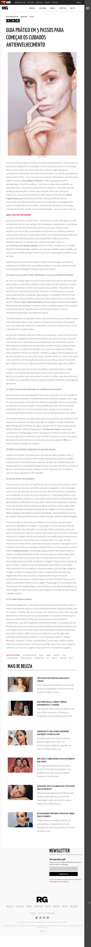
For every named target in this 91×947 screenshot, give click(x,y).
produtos (63, 658)
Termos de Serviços (63, 882)
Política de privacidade (46, 913)
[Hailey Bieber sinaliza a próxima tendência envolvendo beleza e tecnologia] (20, 715)
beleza (41, 655)
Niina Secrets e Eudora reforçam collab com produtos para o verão (56, 760)
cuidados (56, 655)
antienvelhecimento (30, 655)
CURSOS (47, 2)
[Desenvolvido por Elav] (42, 932)
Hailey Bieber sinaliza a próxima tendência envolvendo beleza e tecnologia (52, 703)
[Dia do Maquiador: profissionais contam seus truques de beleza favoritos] (20, 826)
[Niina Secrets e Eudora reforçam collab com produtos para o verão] (20, 772)
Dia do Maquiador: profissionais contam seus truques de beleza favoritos (56, 815)
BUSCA (79, 2)
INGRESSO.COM (20, 2)
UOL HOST (30, 2)
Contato (33, 913)
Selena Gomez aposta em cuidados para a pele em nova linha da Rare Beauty (56, 787)
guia (47, 658)
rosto (71, 658)
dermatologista (12, 658)
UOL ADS (54, 2)
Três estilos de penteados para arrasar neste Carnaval (53, 679)
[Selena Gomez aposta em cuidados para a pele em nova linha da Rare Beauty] (20, 799)
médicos (54, 658)
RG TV (73, 8)
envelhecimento (26, 658)
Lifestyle (62, 8)
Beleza (32, 8)
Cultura (42, 8)
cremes (48, 655)
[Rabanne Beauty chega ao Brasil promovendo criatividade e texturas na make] (20, 744)
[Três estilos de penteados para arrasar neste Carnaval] (20, 691)
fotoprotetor (39, 658)
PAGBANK (39, 2)
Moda (52, 8)
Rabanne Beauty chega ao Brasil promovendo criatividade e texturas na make (53, 732)
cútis (64, 655)
